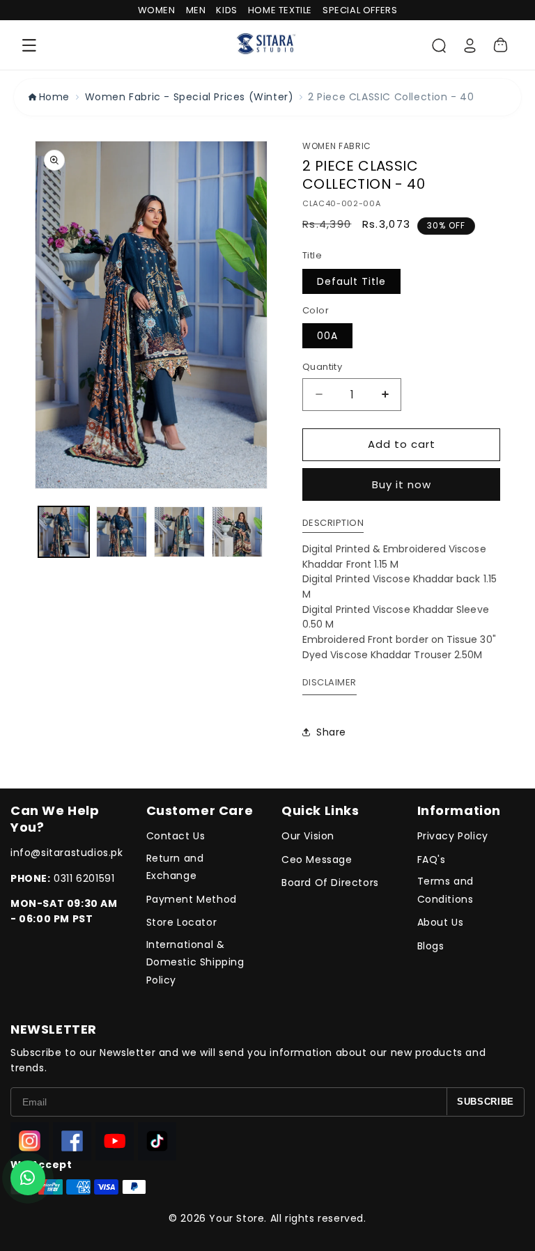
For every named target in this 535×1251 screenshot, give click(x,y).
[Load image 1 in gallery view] (63, 531)
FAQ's (431, 860)
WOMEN (157, 10)
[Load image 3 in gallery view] (179, 531)
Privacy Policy (452, 836)
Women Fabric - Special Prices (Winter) (189, 97)
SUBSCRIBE (485, 1101)
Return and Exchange (175, 867)
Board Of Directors (330, 882)
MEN (196, 10)
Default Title (351, 281)
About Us (440, 922)
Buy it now (401, 484)
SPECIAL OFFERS (360, 10)
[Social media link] (29, 1141)
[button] (29, 45)
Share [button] (331, 732)
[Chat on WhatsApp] (27, 1177)
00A (327, 336)
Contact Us (176, 836)
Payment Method (191, 899)
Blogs (430, 946)
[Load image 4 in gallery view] (237, 531)
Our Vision (307, 836)
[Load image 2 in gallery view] (121, 531)
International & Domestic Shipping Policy (195, 962)
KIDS (226, 10)
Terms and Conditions (445, 890)
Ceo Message (316, 860)
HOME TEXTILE (280, 10)
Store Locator (181, 922)
